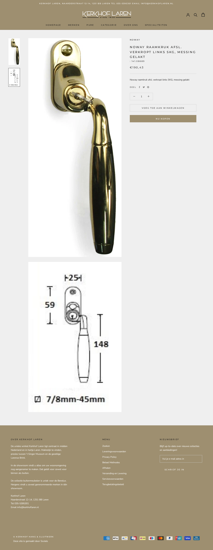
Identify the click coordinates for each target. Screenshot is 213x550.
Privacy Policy (109, 457)
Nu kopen (163, 119)
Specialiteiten (156, 25)
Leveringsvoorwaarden (114, 451)
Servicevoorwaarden (112, 478)
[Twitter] (144, 87)
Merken (74, 25)
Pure (90, 25)
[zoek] (195, 14)
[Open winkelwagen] (203, 15)
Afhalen (106, 468)
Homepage (53, 25)
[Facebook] (139, 87)
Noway (135, 40)
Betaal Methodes (111, 462)
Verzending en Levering (114, 473)
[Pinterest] (148, 87)
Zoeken (106, 446)
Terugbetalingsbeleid (113, 484)
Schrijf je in (174, 469)
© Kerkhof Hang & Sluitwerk (33, 537)
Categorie (109, 25)
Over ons (131, 25)
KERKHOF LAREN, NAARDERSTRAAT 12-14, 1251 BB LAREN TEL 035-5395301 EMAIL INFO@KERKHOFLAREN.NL (106, 3)
